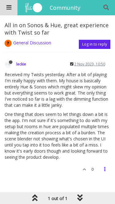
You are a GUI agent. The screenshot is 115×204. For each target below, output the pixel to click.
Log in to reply (94, 44)
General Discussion (32, 43)
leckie (21, 63)
